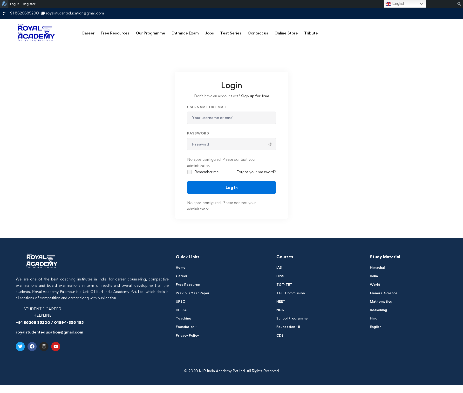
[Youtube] (55, 346)
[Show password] (270, 144)
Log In (232, 187)
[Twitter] (20, 346)
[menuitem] (4, 4)
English (398, 3)
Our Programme (150, 33)
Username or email (207, 107)
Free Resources (115, 33)
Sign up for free (255, 96)
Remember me (205, 172)
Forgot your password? (256, 172)
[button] (88, 33)
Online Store (286, 33)
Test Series (230, 33)
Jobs (209, 33)
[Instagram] (43, 346)
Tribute (311, 33)
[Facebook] (32, 346)
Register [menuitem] (29, 4)
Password (198, 133)
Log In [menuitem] (14, 4)
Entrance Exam (185, 33)
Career (88, 33)
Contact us (258, 33)
